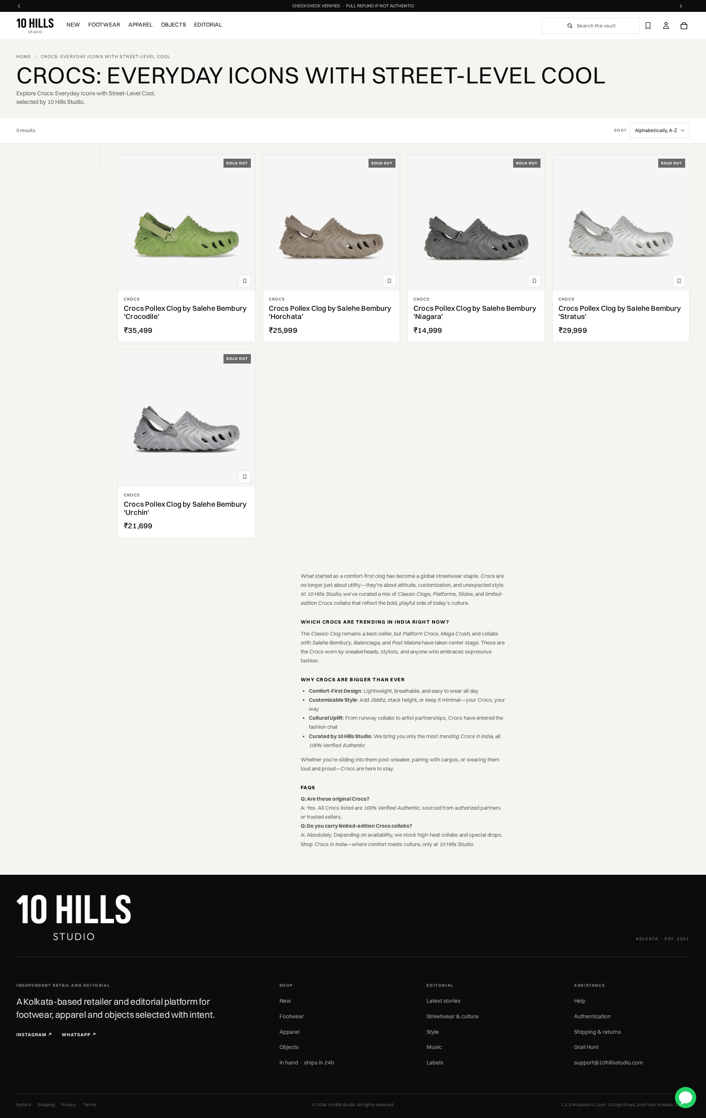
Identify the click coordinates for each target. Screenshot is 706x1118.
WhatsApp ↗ (79, 1035)
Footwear (291, 1016)
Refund (23, 1104)
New (285, 1000)
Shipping (46, 1104)
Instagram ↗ (34, 1035)
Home (23, 56)
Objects (289, 1047)
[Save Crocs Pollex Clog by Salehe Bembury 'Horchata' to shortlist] (389, 280)
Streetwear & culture (453, 1016)
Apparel (289, 1031)
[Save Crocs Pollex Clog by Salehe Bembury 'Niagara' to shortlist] (534, 280)
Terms (89, 1104)
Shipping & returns (597, 1031)
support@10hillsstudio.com (608, 1062)
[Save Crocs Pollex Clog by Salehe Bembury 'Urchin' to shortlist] (244, 476)
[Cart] (684, 26)
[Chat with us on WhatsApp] (685, 1097)
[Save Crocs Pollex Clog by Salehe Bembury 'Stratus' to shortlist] (679, 280)
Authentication (592, 1016)
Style (433, 1031)
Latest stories (443, 1000)
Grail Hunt (586, 1047)
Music (434, 1047)
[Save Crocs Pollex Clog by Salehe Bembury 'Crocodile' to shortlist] (244, 280)
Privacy (68, 1104)
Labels (435, 1062)
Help (579, 1000)
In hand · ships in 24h (306, 1062)
